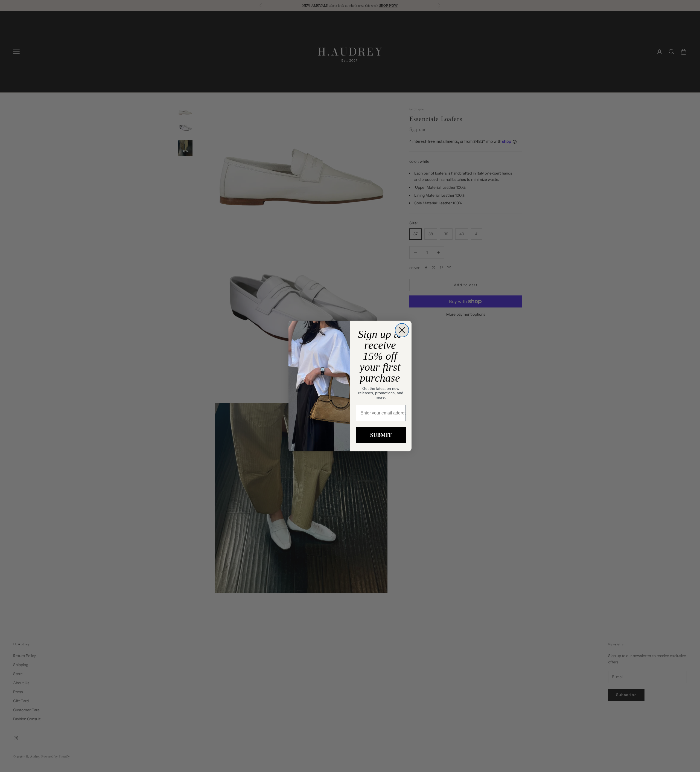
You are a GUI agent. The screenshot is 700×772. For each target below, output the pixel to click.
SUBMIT (381, 435)
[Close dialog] (402, 330)
